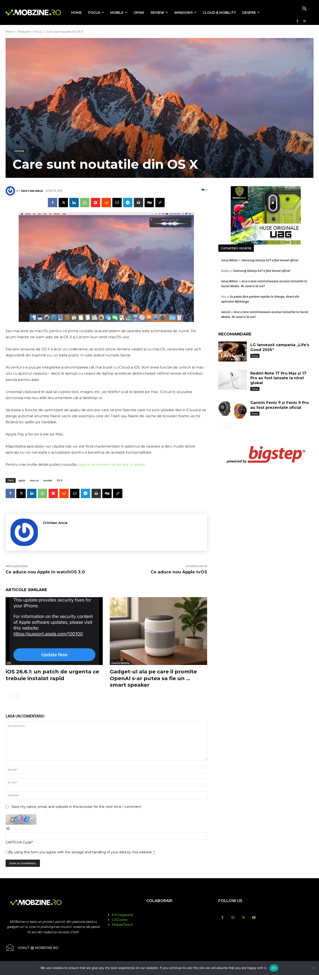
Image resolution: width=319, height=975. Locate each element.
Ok (274, 968)
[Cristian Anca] (11, 191)
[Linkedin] (74, 202)
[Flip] (95, 202)
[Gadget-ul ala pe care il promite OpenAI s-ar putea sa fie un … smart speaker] (158, 631)
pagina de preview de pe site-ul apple (111, 464)
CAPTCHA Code (19, 842)
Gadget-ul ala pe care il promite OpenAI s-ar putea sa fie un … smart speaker (153, 678)
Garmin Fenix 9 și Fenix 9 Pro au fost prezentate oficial (279, 405)
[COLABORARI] (159, 910)
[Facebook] (297, 21)
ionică (225, 312)
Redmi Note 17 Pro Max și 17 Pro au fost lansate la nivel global (278, 378)
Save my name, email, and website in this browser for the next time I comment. (76, 807)
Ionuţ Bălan (229, 260)
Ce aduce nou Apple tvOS (179, 572)
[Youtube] (254, 918)
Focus (38, 32)
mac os (34, 480)
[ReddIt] (106, 202)
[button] (304, 9)
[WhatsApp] (84, 202)
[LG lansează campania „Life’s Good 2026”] (232, 351)
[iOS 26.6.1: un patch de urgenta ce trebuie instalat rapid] (54, 631)
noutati (47, 480)
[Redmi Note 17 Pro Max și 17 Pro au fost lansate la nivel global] (232, 380)
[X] (63, 202)
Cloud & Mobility (120, 663)
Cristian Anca (32, 191)
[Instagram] (233, 918)
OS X (60, 480)
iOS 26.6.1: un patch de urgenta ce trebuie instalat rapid (52, 675)
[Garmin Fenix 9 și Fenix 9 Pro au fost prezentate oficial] (232, 409)
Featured (24, 32)
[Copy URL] (160, 202)
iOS (9, 663)
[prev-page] (8, 696)
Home (10, 32)
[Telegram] (127, 202)
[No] (313, 968)
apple (21, 480)
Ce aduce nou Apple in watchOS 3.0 (45, 572)
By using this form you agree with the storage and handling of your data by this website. (82, 852)
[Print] (138, 202)
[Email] (117, 202)
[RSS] (304, 21)
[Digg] (149, 202)
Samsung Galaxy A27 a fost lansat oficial (269, 260)
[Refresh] (8, 829)
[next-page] (16, 696)
